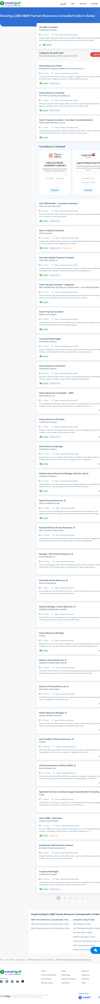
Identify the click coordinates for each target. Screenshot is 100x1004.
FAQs (84, 983)
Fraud (63, 971)
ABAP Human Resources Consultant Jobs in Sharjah (51, 928)
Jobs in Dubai (20, 960)
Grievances (65, 983)
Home (2, 960)
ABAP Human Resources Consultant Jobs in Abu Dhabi (52, 924)
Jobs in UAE (10, 960)
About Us (85, 971)
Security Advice (47, 983)
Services (83, 4)
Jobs (73, 4)
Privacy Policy (46, 979)
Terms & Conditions (48, 975)
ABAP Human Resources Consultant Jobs (40, 960)
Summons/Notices (68, 979)
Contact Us (86, 975)
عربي (63, 3)
